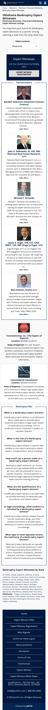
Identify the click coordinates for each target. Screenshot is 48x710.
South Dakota (20, 597)
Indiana (12, 582)
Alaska (13, 575)
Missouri (15, 587)
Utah (43, 597)
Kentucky (25, 582)
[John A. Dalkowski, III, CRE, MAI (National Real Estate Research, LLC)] (24, 142)
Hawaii (26, 580)
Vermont (12, 599)
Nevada (25, 592)
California (6, 577)
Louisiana (34, 582)
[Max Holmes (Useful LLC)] (24, 281)
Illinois (5, 582)
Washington (21, 599)
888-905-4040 (34, 691)
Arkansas (28, 575)
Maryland (19, 584)
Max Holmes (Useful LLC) (24, 290)
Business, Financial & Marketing (31, 8)
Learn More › (24, 129)
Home (5, 8)
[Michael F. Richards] (24, 189)
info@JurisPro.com (16, 691)
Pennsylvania (26, 594)
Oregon (17, 594)
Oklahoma (13, 8)
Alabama (20, 575)
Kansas (18, 582)
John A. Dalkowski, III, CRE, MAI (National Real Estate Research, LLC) (24, 154)
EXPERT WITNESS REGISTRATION (24, 74)
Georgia (20, 580)
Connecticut (23, 577)
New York (33, 592)
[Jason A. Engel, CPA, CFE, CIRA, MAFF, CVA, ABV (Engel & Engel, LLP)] (24, 234)
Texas (38, 597)
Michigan (33, 584)
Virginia (6, 599)
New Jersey (7, 592)
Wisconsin (31, 599)
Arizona (36, 575)
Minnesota (7, 587)
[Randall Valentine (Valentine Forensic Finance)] (24, 93)
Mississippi (23, 587)
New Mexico (17, 592)
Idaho (37, 580)
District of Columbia (37, 577)
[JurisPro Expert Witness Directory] (18, 3)
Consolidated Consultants (24, 380)
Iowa (32, 580)
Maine (26, 584)
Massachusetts (8, 584)
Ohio (39, 592)
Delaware (6, 580)
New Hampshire (36, 589)
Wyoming (13, 601)
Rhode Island (37, 594)
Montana (32, 587)
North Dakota (15, 589)
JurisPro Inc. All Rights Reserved (27, 697)
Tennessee (30, 597)
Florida (13, 580)
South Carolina (8, 597)
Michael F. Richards (24, 198)
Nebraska (25, 589)
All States (6, 575)
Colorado (14, 577)
